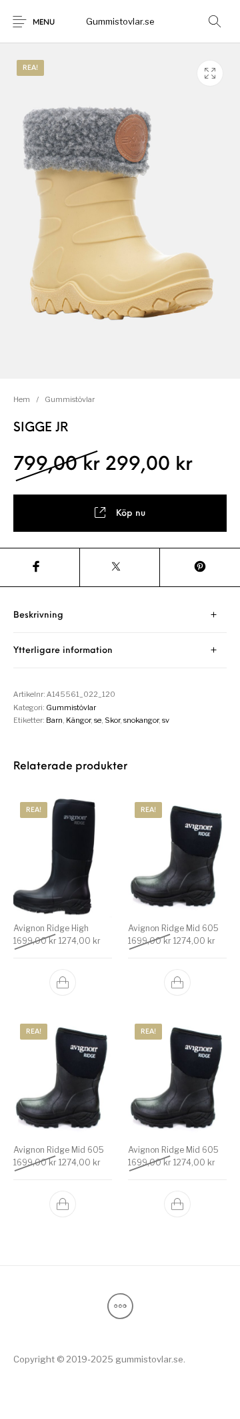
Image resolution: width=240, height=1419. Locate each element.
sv (165, 720)
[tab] (120, 615)
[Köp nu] (62, 982)
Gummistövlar (70, 399)
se (97, 720)
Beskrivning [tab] (38, 615)
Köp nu (130, 513)
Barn (54, 720)
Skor (112, 720)
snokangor (141, 720)
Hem (21, 399)
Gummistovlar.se (120, 21)
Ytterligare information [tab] (63, 650)
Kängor (78, 720)
